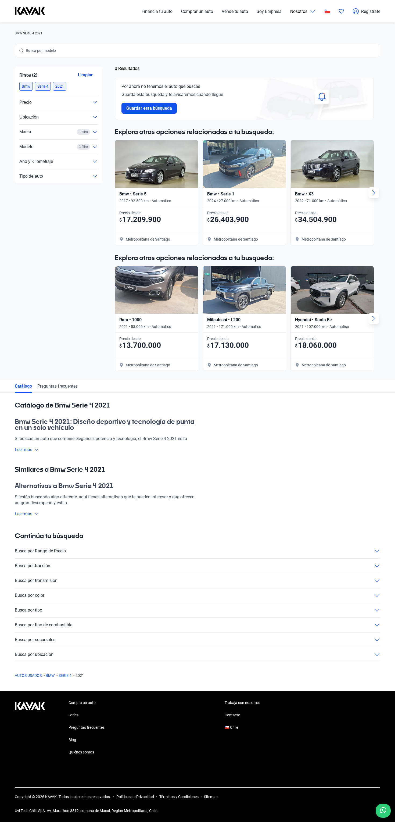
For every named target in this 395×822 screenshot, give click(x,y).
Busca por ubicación (34, 654)
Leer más (23, 449)
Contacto (232, 715)
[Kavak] (30, 11)
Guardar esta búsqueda (149, 108)
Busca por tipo (28, 610)
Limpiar (85, 74)
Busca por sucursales (35, 639)
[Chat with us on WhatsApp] (383, 810)
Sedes (73, 715)
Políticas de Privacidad (135, 797)
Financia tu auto (157, 11)
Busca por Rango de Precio (40, 550)
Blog (72, 740)
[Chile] (327, 11)
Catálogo (23, 386)
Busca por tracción (32, 565)
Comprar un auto (197, 11)
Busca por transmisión (36, 580)
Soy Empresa (269, 11)
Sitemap (211, 797)
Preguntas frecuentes (57, 386)
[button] (26, 86)
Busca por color (29, 595)
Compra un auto (82, 703)
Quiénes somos (81, 752)
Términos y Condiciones (179, 797)
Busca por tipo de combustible (43, 624)
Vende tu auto (235, 11)
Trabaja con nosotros (242, 703)
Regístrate (370, 11)
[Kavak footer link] (30, 728)
